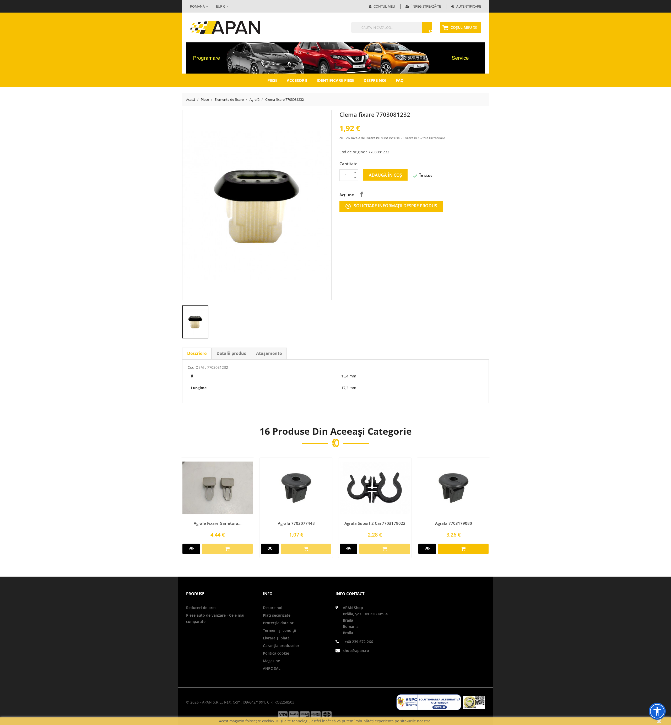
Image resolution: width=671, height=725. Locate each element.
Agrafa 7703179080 (453, 523)
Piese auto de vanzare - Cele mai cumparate (215, 618)
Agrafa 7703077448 (296, 523)
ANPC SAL (271, 668)
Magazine (271, 660)
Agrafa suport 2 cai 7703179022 (374, 523)
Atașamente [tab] (269, 353)
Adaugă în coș (385, 175)
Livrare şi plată (276, 637)
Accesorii (297, 80)
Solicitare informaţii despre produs (391, 206)
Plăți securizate (276, 615)
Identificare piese (335, 80)
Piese (272, 80)
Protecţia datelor (278, 622)
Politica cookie (276, 653)
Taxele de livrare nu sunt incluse (376, 138)
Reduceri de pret (201, 607)
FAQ (400, 80)
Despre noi (375, 80)
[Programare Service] (335, 57)
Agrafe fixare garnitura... (217, 523)
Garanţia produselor (281, 645)
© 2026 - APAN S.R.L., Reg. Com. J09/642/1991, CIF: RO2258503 (240, 702)
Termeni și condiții (279, 630)
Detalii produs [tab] (231, 353)
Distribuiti (361, 194)
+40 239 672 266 (359, 641)
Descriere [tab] (197, 353)
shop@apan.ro (356, 650)
